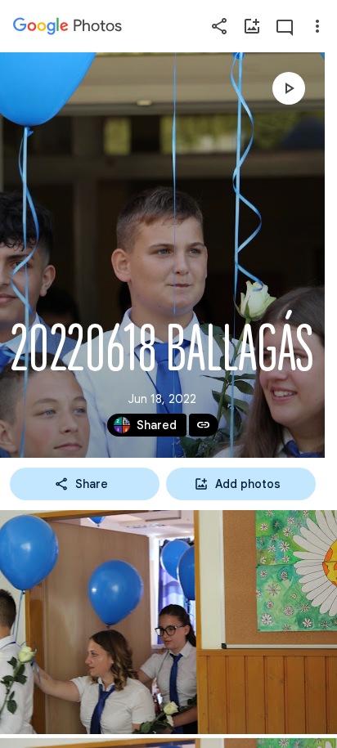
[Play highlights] (288, 88)
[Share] (219, 26)
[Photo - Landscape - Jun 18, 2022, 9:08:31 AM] (168, 622)
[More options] (317, 26)
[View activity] (284, 26)
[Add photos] (252, 26)
